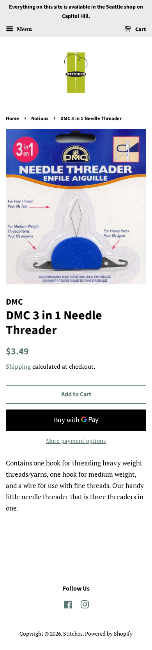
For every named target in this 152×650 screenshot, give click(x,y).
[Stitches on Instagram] (84, 606)
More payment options (76, 440)
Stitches (73, 633)
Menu (23, 29)
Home (12, 118)
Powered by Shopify (109, 633)
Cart (140, 29)
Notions (39, 118)
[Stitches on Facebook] (68, 606)
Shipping (18, 366)
